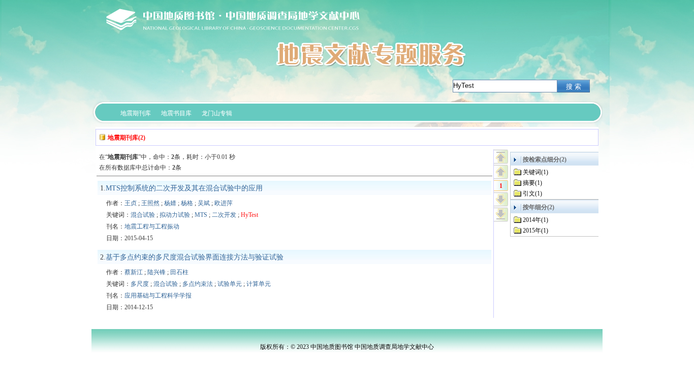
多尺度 (140, 283)
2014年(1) (535, 219)
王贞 (130, 203)
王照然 (150, 203)
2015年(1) (535, 230)
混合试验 (143, 214)
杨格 (187, 203)
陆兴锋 (156, 272)
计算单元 (258, 283)
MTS (201, 214)
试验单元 (229, 283)
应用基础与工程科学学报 (158, 295)
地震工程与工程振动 (151, 226)
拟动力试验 (175, 214)
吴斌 (204, 203)
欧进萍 (223, 203)
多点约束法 (197, 283)
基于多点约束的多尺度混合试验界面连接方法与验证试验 (194, 257)
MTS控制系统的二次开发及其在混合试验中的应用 (184, 188)
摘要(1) (532, 182)
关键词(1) (535, 172)
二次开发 (224, 214)
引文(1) (532, 193)
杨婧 (170, 203)
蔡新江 (133, 272)
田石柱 (179, 272)
